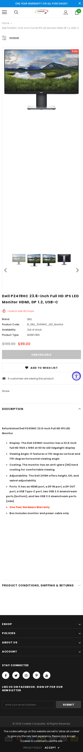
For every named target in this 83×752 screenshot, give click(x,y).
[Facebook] (5, 675)
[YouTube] (46, 675)
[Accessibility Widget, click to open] (76, 376)
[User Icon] (66, 12)
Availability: (9, 329)
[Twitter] (16, 675)
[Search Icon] (16, 12)
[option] (41, 79)
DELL (29, 319)
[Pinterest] (36, 675)
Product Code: (11, 324)
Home (5, 23)
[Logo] (41, 12)
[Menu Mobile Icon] (4, 12)
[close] (80, 4)
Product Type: (10, 335)
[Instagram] (26, 675)
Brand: (6, 319)
